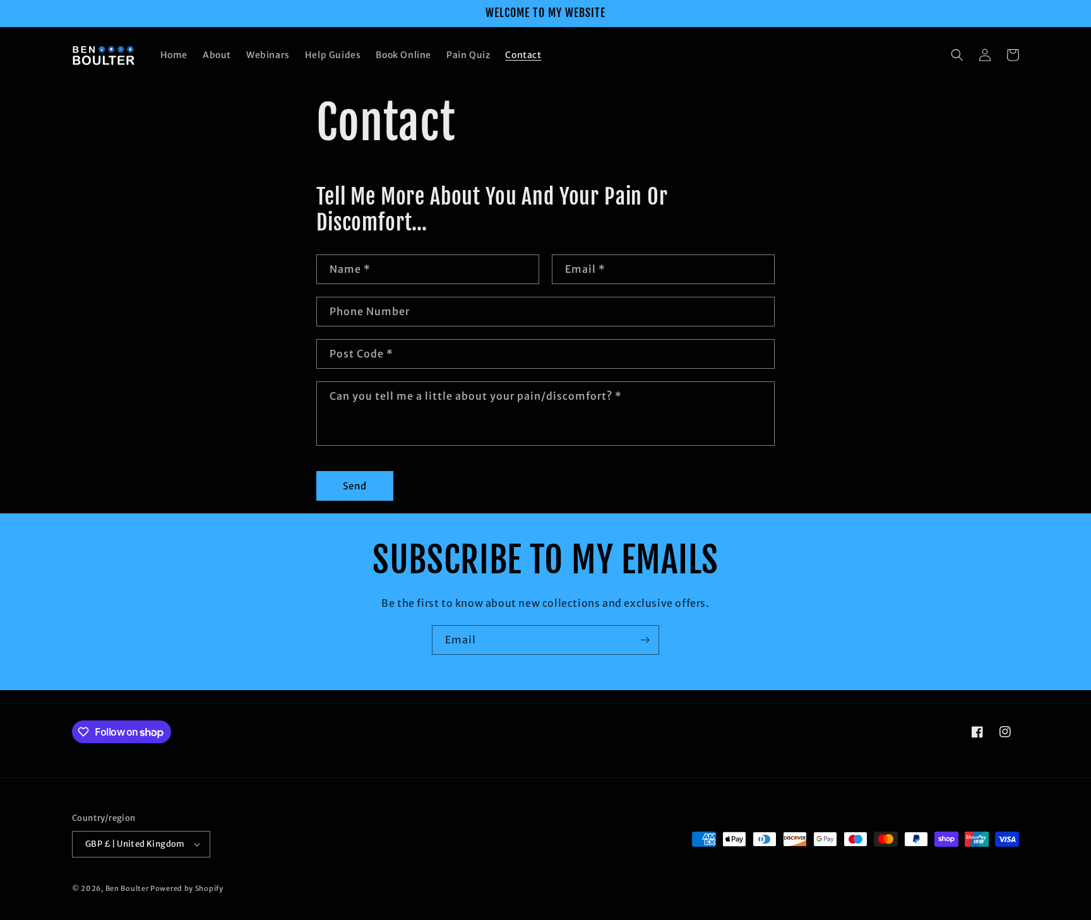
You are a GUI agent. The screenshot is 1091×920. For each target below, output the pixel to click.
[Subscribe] (645, 640)
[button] (957, 55)
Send (355, 486)
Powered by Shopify (187, 888)
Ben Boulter (127, 888)
